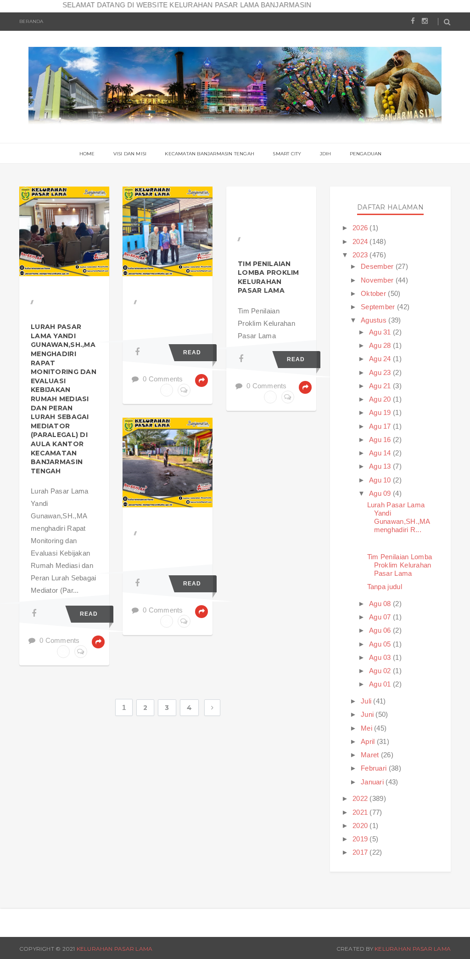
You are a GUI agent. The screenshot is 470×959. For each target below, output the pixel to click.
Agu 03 (381, 657)
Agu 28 (381, 345)
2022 (361, 798)
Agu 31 (381, 332)
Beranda (31, 21)
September (379, 307)
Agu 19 (381, 412)
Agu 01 (381, 684)
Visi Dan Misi (130, 154)
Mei (367, 728)
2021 (361, 812)
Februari (375, 768)
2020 (361, 825)
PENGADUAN (366, 154)
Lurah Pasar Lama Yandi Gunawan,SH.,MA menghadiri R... (398, 517)
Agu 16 (381, 439)
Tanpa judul (384, 586)
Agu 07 (381, 617)
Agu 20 (381, 399)
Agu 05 (381, 644)
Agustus (374, 320)
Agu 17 (381, 426)
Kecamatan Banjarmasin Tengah (209, 154)
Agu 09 (381, 493)
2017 (361, 852)
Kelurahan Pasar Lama (115, 948)
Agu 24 (381, 359)
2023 (361, 255)
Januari (373, 782)
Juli (367, 701)
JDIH (325, 154)
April (369, 741)
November (378, 280)
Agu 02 (381, 671)
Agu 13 (381, 466)
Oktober (374, 293)
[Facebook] (34, 613)
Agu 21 (381, 386)
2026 (361, 228)
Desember (378, 266)
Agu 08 (381, 603)
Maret (371, 755)
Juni (368, 714)
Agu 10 (381, 480)
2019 (361, 839)
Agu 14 (381, 453)
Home (87, 154)
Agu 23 (381, 372)
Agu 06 (381, 630)
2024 (361, 241)
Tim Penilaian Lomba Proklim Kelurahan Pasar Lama (268, 277)
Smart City (287, 154)
